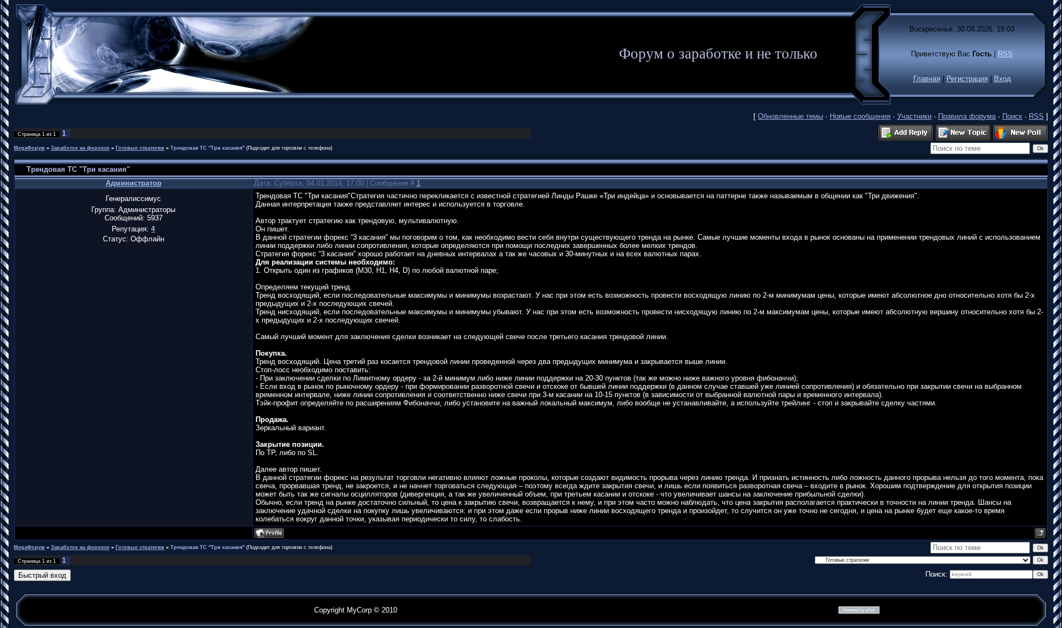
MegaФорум (29, 148)
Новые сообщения (860, 116)
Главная (926, 79)
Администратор (134, 183)
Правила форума (967, 116)
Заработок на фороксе (80, 148)
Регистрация (967, 79)
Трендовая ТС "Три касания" (207, 148)
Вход (1002, 79)
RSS (1005, 54)
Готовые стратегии (140, 148)
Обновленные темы (790, 116)
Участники (914, 116)
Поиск (1012, 116)
